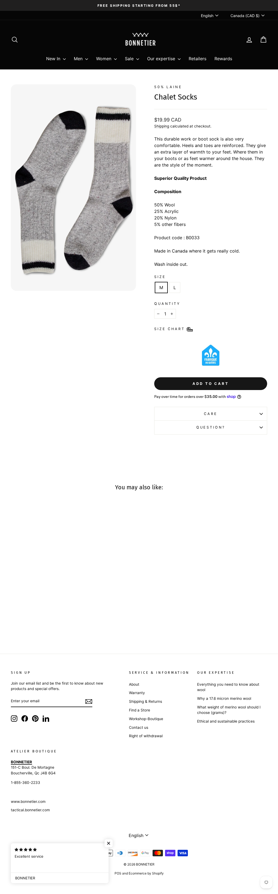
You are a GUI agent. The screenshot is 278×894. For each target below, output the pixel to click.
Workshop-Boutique (146, 719)
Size (160, 277)
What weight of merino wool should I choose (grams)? (229, 710)
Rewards (223, 58)
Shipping (161, 126)
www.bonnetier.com (28, 801)
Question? (210, 427)
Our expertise (161, 58)
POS (118, 873)
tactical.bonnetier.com (30, 810)
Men (79, 58)
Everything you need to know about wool (228, 687)
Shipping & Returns (145, 701)
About (134, 684)
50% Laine (168, 87)
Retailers (197, 58)
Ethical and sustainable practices (226, 721)
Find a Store (139, 710)
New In (54, 58)
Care (210, 414)
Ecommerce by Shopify (146, 873)
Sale (130, 58)
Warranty (137, 693)
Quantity (167, 304)
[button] (109, 843)
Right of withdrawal (146, 736)
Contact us (138, 727)
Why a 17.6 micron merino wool (224, 698)
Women (104, 58)
